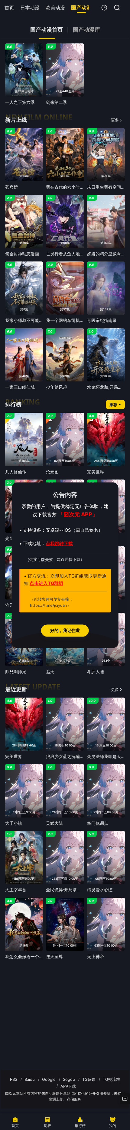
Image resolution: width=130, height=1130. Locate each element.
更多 (115, 120)
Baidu (29, 1079)
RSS (13, 1079)
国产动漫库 (86, 30)
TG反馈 (89, 1079)
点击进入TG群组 (46, 583)
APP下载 (68, 1086)
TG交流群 (111, 1079)
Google (49, 1079)
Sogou (69, 1079)
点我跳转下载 (59, 543)
